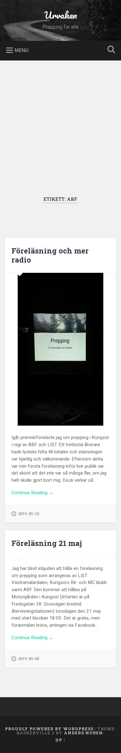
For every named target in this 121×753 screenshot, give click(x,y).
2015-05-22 (28, 513)
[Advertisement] (60, 132)
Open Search (110, 50)
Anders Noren (83, 732)
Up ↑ (60, 739)
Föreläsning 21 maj (46, 543)
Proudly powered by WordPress (49, 728)
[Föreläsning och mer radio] (60, 349)
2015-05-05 (28, 658)
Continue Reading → (32, 492)
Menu (22, 50)
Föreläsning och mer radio (50, 255)
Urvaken (60, 15)
